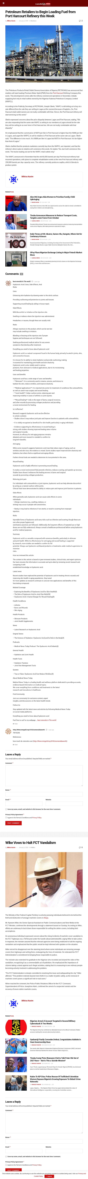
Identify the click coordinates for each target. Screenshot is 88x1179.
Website (48, 800)
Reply (16, 723)
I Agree (49, 1176)
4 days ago (45, 258)
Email (8, 800)
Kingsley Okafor (36, 1026)
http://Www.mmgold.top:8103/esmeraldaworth (50, 741)
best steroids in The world (21, 281)
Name (8, 790)
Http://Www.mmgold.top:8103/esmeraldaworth (29, 730)
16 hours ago (47, 1084)
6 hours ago (46, 1063)
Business (33, 21)
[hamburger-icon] (3, 3)
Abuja (46, 918)
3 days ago (45, 220)
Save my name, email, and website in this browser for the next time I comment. (34, 809)
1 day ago (44, 202)
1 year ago (37, 281)
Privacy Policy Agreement (14, 814)
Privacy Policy (36, 818)
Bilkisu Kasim (11, 21)
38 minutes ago (47, 1045)
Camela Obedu (36, 220)
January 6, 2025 (23, 21)
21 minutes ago (47, 1026)
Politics (33, 847)
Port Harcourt (58, 93)
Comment (9, 763)
